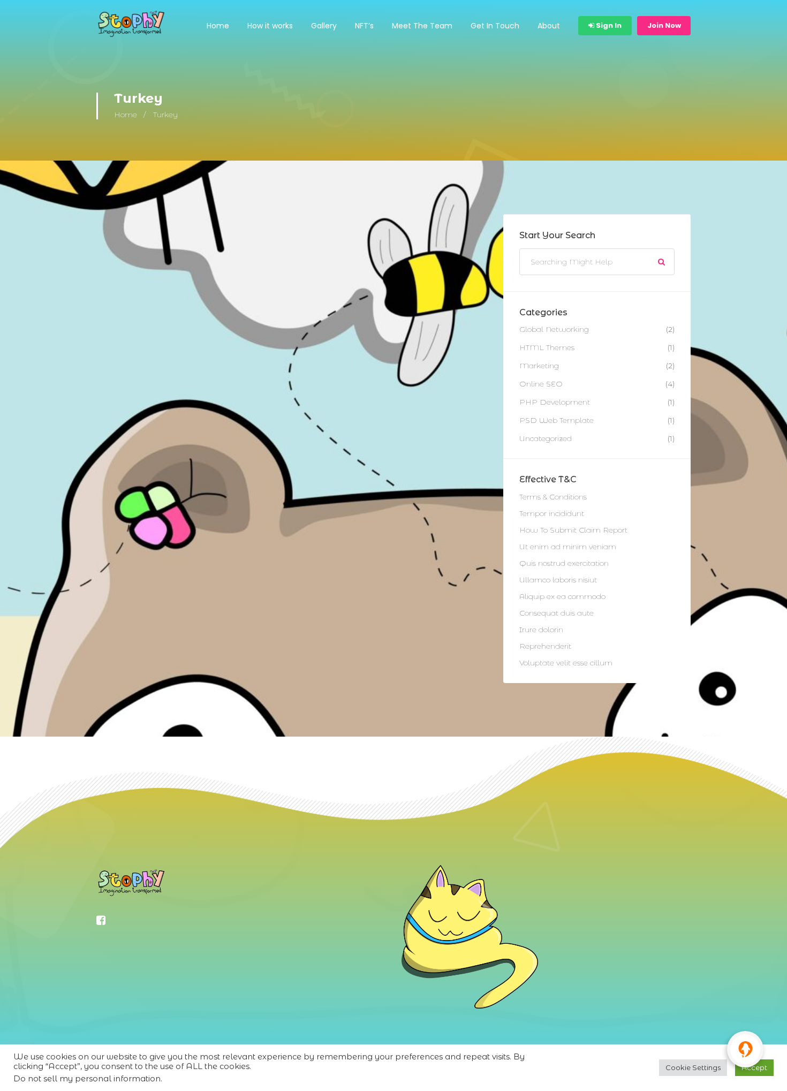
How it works (270, 25)
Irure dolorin (541, 629)
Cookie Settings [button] (693, 1067)
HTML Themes (546, 347)
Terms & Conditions (553, 497)
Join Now (664, 25)
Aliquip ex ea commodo (562, 596)
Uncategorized (545, 438)
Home (218, 25)
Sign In (608, 25)
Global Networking (554, 329)
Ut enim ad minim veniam (567, 546)
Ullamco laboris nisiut (558, 580)
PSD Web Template (556, 420)
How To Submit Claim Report (573, 530)
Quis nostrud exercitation (564, 563)
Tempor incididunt (551, 513)
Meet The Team (422, 25)
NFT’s (364, 25)
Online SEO (541, 384)
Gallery (324, 25)
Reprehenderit (545, 646)
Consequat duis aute (556, 613)
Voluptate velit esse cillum (565, 663)
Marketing (539, 365)
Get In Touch (495, 25)
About (549, 25)
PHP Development (554, 402)
